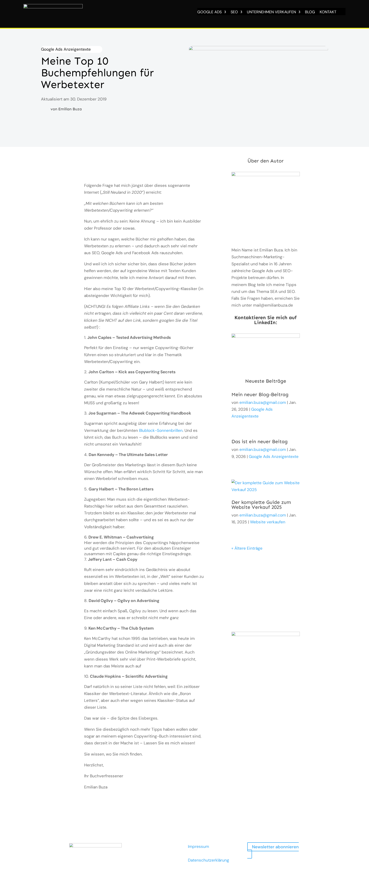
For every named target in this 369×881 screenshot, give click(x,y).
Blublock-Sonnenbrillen (161, 430)
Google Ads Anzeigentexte (66, 49)
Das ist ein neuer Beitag (259, 441)
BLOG (310, 12)
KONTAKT (328, 12)
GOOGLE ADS (209, 12)
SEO (234, 12)
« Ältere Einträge (246, 548)
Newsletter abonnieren (275, 847)
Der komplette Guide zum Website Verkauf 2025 (261, 504)
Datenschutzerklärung (208, 860)
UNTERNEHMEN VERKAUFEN (271, 12)
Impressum (198, 846)
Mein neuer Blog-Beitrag (259, 394)
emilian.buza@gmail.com (262, 402)
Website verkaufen (267, 522)
